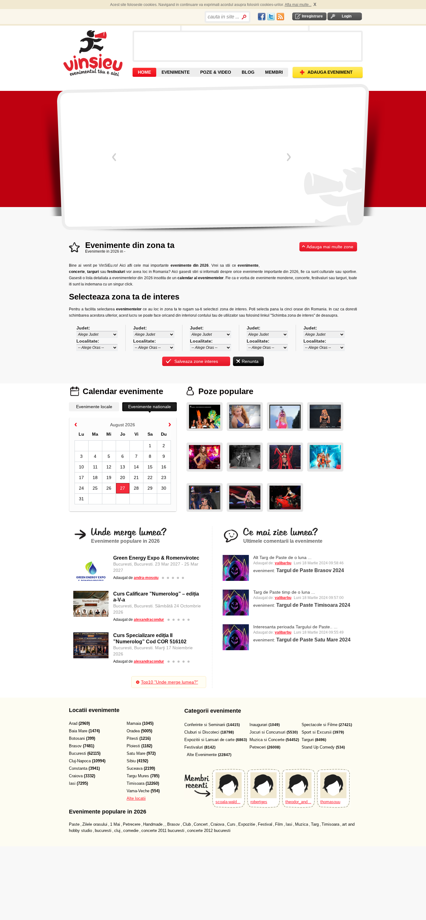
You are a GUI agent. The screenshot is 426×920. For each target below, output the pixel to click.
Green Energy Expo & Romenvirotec (156, 558)
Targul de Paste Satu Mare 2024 (313, 639)
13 (122, 466)
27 (122, 488)
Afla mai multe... (298, 4)
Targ (315, 824)
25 (95, 488)
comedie (130, 830)
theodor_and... (298, 801)
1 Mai (115, 824)
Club (187, 824)
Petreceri (257, 747)
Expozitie (246, 824)
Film (279, 824)
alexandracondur (149, 619)
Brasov (173, 824)
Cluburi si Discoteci (201, 732)
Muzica (301, 824)
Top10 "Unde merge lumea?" (169, 682)
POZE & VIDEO (215, 72)
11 (95, 466)
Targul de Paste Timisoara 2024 (313, 605)
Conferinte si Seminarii (204, 724)
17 (81, 477)
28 (136, 488)
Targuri (308, 739)
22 (150, 477)
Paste (74, 824)
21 (136, 477)
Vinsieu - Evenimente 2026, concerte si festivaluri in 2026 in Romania (97, 53)
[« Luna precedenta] (76, 425)
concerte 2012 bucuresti (208, 830)
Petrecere (131, 824)
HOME (144, 72)
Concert (201, 824)
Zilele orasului (94, 824)
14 (136, 466)
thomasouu (330, 801)
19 (108, 477)
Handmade (152, 824)
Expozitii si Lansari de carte (209, 739)
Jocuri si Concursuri (267, 732)
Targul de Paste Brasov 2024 (310, 570)
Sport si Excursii (317, 732)
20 (122, 477)
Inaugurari (258, 724)
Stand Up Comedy (318, 747)
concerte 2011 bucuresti (162, 830)
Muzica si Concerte (266, 739)
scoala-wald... (227, 801)
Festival (265, 824)
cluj (117, 830)
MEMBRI (274, 72)
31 (81, 498)
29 (150, 488)
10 (81, 466)
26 (108, 488)
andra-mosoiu (146, 578)
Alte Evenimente (202, 754)
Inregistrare (312, 16)
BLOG (248, 72)
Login (346, 16)
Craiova (217, 824)
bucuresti (103, 830)
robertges (258, 801)
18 (95, 477)
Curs (231, 824)
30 (163, 488)
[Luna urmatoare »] (169, 425)
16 (163, 466)
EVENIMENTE (176, 72)
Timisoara (330, 824)
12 (108, 466)
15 (150, 466)
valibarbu (283, 563)
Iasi (289, 824)
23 (163, 477)
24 (81, 488)
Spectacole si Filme (319, 724)
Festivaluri (193, 747)
